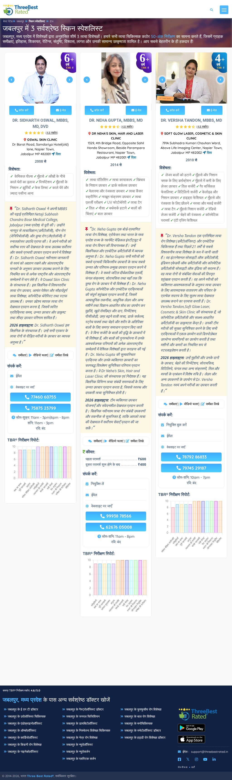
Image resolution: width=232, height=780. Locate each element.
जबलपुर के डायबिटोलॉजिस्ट (81, 723)
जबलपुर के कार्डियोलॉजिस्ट (23, 737)
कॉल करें (23, 110)
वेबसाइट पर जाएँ (25, 387)
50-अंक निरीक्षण (163, 36)
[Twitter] (188, 759)
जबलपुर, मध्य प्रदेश (22, 699)
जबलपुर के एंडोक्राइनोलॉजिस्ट (25, 723)
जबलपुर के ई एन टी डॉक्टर (23, 709)
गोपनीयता (183, 767)
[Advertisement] (116, 653)
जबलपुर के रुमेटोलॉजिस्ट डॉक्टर (142, 730)
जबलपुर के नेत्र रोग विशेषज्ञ (81, 737)
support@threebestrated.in (209, 751)
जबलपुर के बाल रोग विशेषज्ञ (139, 716)
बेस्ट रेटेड (7, 21)
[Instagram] (196, 759)
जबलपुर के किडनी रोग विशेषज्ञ (24, 745)
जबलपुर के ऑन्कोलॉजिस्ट (22, 730)
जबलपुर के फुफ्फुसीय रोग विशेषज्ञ (142, 709)
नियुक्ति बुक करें (176, 424)
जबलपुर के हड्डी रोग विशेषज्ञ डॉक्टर (144, 737)
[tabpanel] (40, 81)
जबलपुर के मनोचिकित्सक (138, 723)
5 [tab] (47, 99)
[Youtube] (205, 759)
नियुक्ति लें (97, 483)
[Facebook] (179, 759)
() (52, 132)
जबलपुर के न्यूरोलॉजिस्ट (79, 745)
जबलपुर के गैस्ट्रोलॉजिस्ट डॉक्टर (85, 709)
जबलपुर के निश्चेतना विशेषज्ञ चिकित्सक (88, 730)
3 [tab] (40, 99)
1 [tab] (33, 99)
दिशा (58, 154)
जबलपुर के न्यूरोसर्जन (78, 752)
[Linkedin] (214, 759)
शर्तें (193, 767)
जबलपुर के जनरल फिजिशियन (83, 716)
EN (51, 21)
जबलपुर (20, 21)
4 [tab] (43, 99)
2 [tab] (36, 99)
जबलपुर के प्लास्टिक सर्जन (81, 759)
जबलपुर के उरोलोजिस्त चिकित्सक (27, 716)
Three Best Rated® (40, 776)
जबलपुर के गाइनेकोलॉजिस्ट (23, 752)
